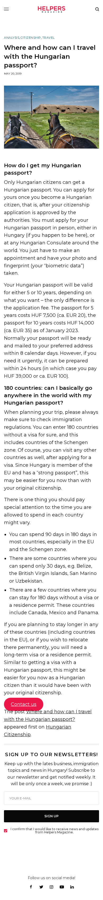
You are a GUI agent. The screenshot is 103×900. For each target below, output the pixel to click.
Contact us (23, 704)
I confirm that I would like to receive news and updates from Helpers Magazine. (55, 831)
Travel (48, 37)
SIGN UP (51, 816)
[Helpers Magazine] (51, 9)
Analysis (11, 37)
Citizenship (31, 37)
